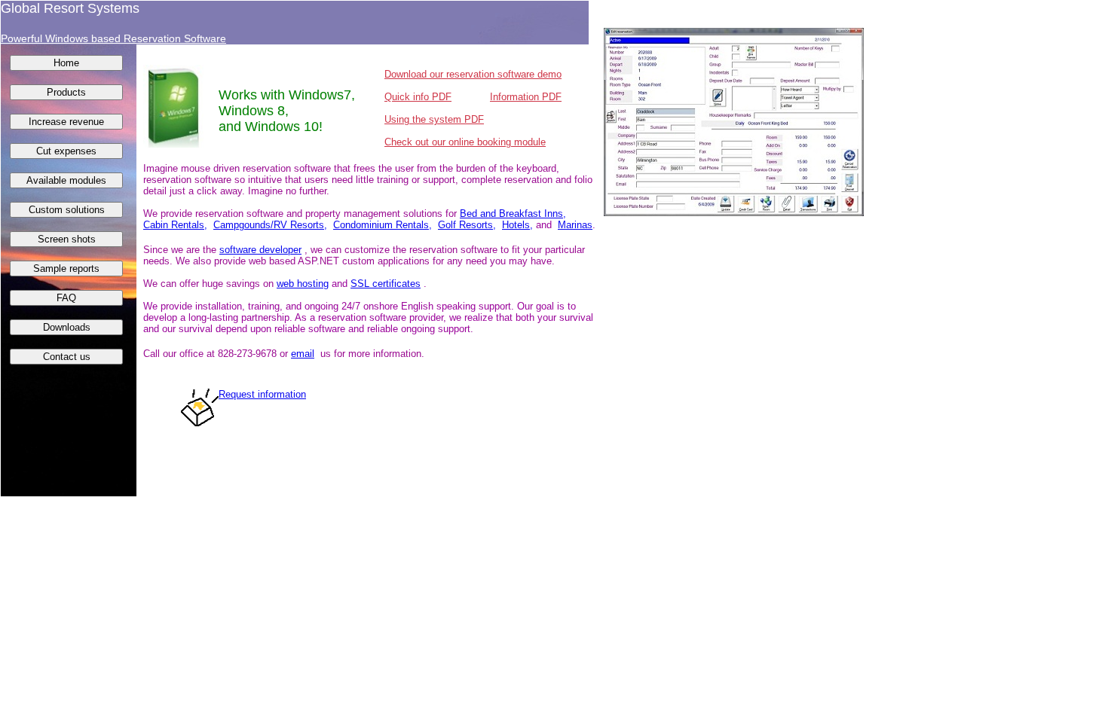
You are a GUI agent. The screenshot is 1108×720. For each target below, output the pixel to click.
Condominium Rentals (381, 224)
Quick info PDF (417, 96)
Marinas (575, 224)
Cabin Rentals (173, 224)
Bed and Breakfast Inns (511, 213)
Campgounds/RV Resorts (268, 224)
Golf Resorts (465, 224)
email (302, 353)
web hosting (303, 283)
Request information (262, 394)
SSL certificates (385, 283)
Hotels (516, 224)
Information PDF (526, 96)
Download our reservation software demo (473, 74)
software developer (260, 249)
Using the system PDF (434, 119)
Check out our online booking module (465, 142)
